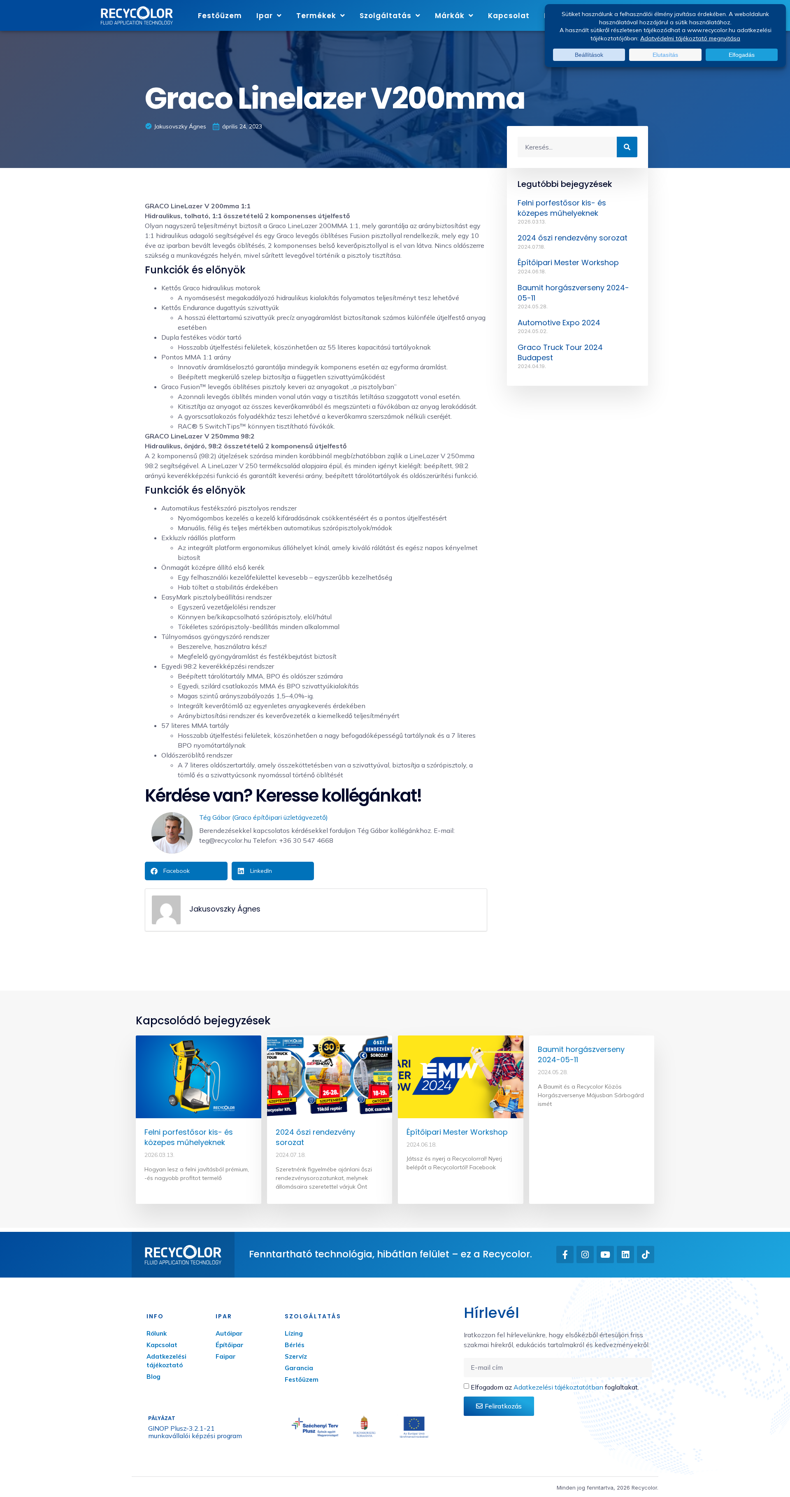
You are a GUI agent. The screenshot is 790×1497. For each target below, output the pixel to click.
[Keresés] (627, 147)
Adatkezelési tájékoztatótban (558, 1387)
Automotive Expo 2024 (559, 322)
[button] (186, 871)
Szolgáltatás (385, 16)
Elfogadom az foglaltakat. (555, 1387)
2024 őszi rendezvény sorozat (572, 238)
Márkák (450, 16)
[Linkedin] (625, 1254)
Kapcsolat (509, 16)
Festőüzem (220, 16)
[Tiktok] (645, 1254)
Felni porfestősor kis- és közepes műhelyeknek (562, 208)
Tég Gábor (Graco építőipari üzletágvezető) (263, 817)
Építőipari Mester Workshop (568, 262)
